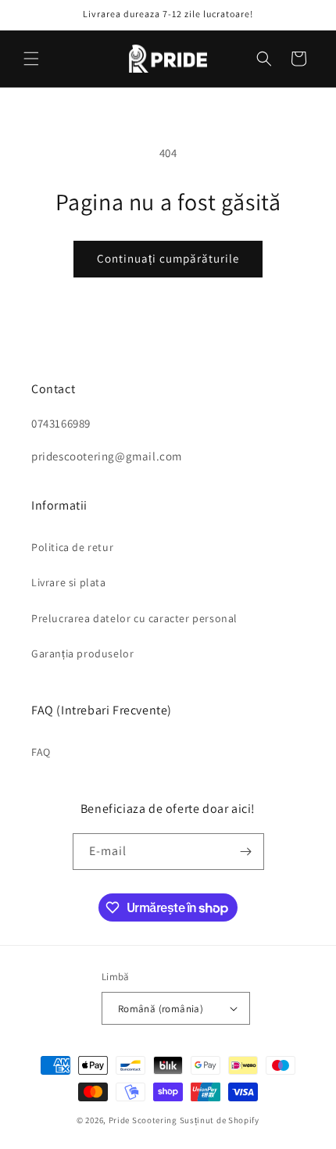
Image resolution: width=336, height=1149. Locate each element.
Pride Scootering (143, 1120)
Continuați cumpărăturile (168, 258)
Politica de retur (72, 547)
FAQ (41, 752)
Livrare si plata (68, 582)
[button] (31, 58)
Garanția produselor (82, 653)
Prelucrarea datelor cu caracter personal (134, 618)
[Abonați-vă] (246, 851)
